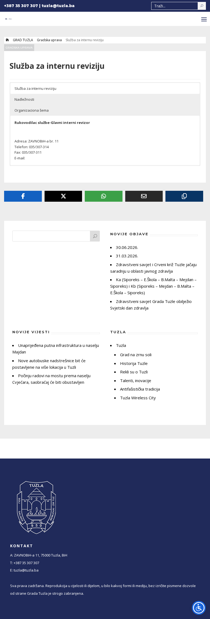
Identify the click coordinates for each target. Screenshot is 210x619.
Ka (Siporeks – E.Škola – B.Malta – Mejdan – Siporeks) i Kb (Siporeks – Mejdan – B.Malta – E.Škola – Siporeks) (153, 286)
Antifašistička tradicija (140, 389)
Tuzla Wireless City (138, 397)
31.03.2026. (127, 255)
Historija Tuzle (134, 363)
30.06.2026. (127, 247)
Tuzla (121, 345)
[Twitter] (63, 196)
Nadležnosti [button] (24, 99)
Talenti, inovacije (135, 380)
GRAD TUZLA (23, 40)
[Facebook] (23, 196)
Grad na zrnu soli (135, 354)
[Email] (144, 196)
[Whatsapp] (103, 196)
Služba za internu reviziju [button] (35, 88)
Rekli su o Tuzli (134, 371)
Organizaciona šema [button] (31, 110)
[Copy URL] (184, 196)
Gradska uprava (49, 40)
